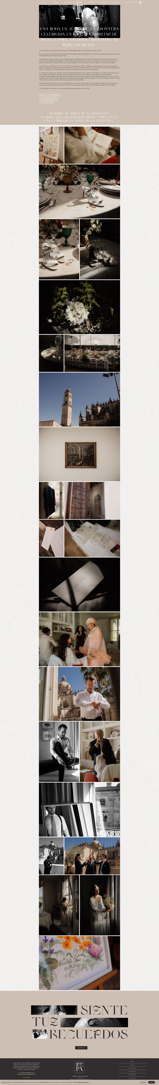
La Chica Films (50, 103)
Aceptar (152, 1082)
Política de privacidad (83, 1082)
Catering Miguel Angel (51, 100)
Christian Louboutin (50, 97)
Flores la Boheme (48, 101)
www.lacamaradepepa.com (26, 1072)
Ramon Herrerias (54, 95)
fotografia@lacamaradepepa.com (26, 1074)
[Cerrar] (157, 1082)
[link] (140, 2)
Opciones (143, 1082)
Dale (82, 1079)
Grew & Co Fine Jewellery (50, 98)
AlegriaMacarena (87, 1079)
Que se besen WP (55, 94)
